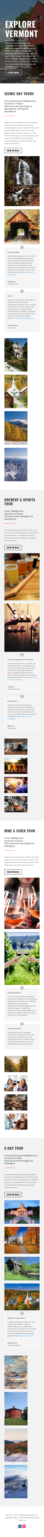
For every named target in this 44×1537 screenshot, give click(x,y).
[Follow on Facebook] (20, 1526)
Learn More (13, 72)
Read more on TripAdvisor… (25, 318)
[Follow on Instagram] (24, 1526)
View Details (13, 150)
